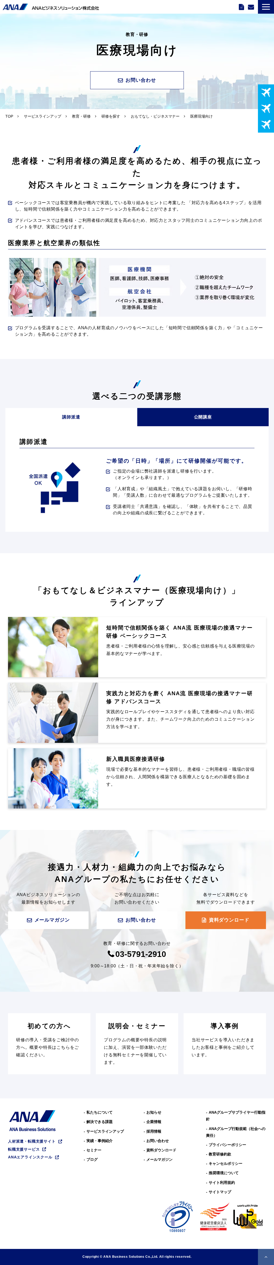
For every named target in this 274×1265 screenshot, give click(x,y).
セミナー (93, 1150)
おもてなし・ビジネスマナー (155, 116)
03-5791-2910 (140, 954)
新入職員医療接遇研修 (135, 759)
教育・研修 (81, 116)
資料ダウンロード (242, 6)
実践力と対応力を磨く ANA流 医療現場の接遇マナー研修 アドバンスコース (179, 697)
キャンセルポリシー (225, 1163)
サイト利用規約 (222, 1182)
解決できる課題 (99, 1122)
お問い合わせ (252, 6)
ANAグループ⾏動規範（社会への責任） (235, 1131)
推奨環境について (224, 1173)
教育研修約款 (220, 1154)
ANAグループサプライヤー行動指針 (235, 1115)
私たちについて (99, 1112)
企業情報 (153, 1122)
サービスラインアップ (42, 116)
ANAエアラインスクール (30, 1157)
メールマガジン (52, 920)
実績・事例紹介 (99, 1141)
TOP (9, 116)
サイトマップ (220, 1192)
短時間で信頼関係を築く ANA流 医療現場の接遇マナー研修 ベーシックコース (179, 632)
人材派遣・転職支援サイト (32, 1141)
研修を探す (110, 116)
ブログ (92, 1159)
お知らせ (153, 1112)
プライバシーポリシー (227, 1145)
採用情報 (153, 1131)
